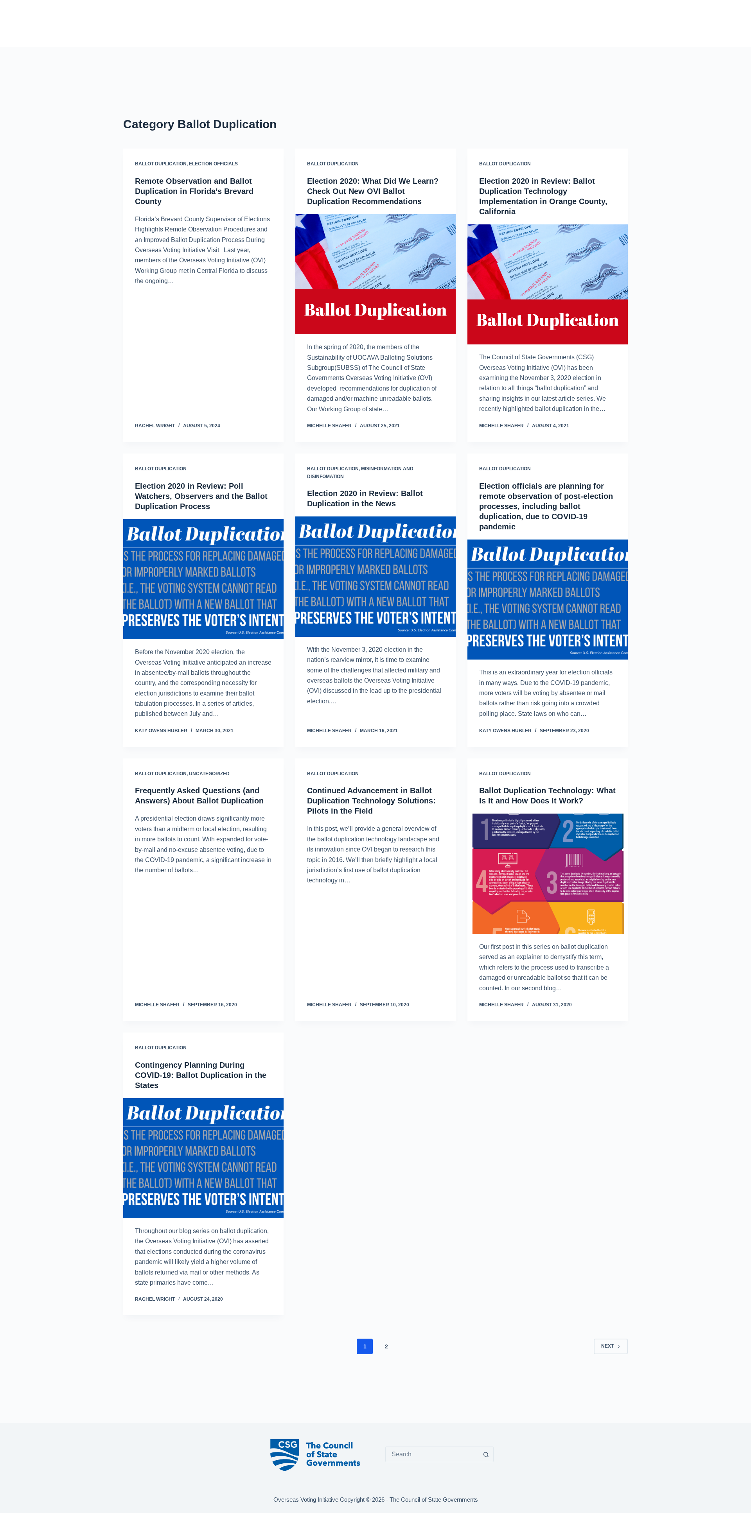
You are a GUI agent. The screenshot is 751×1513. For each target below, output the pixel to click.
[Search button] (485, 1454)
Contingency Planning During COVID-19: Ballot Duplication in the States (200, 1075)
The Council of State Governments (434, 1499)
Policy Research (396, 23)
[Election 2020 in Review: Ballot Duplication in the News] (375, 576)
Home (357, 23)
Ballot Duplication (161, 164)
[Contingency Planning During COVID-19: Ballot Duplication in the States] (203, 1158)
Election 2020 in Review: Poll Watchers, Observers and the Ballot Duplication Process (201, 496)
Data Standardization (458, 23)
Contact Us (594, 23)
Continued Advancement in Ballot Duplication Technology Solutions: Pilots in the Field (371, 800)
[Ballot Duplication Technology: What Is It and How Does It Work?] (547, 874)
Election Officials (213, 164)
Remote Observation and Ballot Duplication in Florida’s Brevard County (194, 191)
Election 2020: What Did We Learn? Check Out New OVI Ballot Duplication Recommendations (372, 191)
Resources (512, 23)
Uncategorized (209, 773)
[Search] (625, 24)
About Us (556, 23)
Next (607, 1346)
